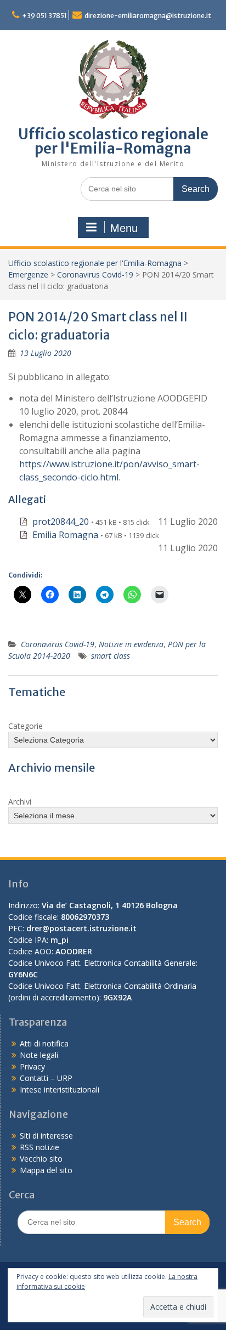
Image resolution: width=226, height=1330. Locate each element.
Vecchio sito (41, 1158)
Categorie (25, 726)
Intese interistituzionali (59, 1089)
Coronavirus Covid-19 (95, 274)
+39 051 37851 (44, 16)
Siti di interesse (46, 1135)
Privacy (32, 1066)
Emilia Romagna (65, 535)
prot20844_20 (60, 522)
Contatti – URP (46, 1078)
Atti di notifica (44, 1043)
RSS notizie (39, 1147)
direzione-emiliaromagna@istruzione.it (147, 16)
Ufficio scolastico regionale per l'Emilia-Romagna (113, 141)
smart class (110, 655)
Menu (124, 228)
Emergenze (28, 274)
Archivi (19, 801)
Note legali (39, 1055)
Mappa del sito (46, 1170)
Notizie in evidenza (131, 644)
